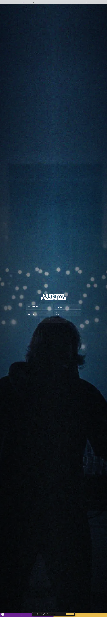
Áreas (38, 2)
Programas (34, 2)
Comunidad (71, 2)
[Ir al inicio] (86, 2)
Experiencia (56, 2)
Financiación (45, 2)
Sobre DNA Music (64, 2)
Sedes (41, 2)
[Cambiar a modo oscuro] (2, 614)
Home (30, 2)
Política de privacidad (52, 614)
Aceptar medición (70, 614)
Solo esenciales (62, 614)
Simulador (51, 2)
